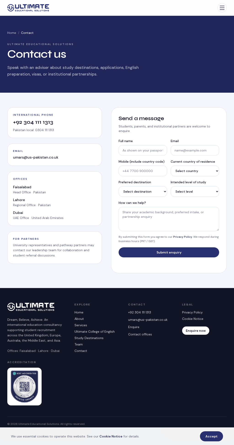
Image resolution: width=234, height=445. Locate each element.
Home (11, 33)
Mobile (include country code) (142, 161)
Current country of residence (193, 161)
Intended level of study (188, 182)
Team (78, 344)
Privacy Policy (182, 237)
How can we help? (132, 203)
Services (80, 325)
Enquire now (196, 331)
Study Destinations (89, 338)
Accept (211, 436)
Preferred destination (135, 182)
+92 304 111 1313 (33, 122)
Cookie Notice (192, 319)
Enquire (133, 327)
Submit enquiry (169, 252)
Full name (126, 141)
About (79, 319)
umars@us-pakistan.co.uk (35, 157)
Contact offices (140, 334)
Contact (80, 351)
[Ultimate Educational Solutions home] (28, 7)
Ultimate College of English (94, 331)
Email (175, 141)
